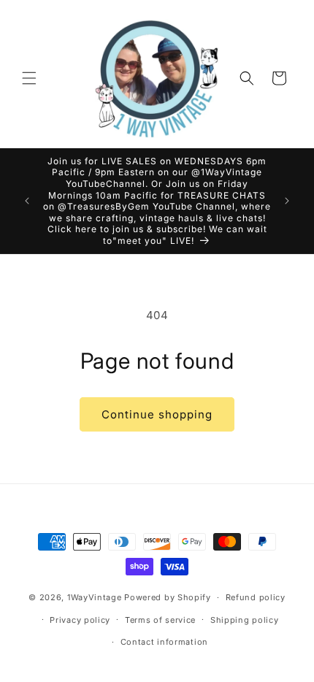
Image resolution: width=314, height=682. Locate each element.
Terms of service (160, 620)
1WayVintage (94, 597)
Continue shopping (157, 414)
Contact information (164, 642)
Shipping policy (244, 620)
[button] (29, 78)
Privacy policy (80, 620)
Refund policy (256, 597)
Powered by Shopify (167, 597)
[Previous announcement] (27, 201)
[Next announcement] (287, 201)
